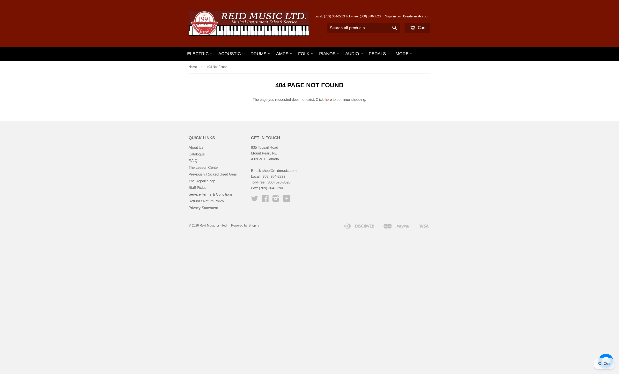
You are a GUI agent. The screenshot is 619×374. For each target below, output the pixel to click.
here (328, 99)
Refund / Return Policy (206, 201)
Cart (421, 27)
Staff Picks (197, 187)
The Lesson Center (204, 167)
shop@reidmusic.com (279, 171)
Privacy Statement (203, 208)
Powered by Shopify (245, 225)
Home (193, 67)
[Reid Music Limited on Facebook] (265, 200)
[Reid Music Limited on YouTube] (286, 200)
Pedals (378, 53)
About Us (196, 147)
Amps (283, 53)
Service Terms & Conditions (211, 194)
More (403, 53)
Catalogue (197, 154)
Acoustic (230, 53)
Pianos (328, 53)
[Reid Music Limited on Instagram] (276, 200)
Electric (198, 53)
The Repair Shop (202, 181)
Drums (259, 53)
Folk (304, 53)
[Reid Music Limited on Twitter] (254, 200)
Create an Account (416, 16)
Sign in (390, 16)
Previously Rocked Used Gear (213, 174)
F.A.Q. (194, 161)
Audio (352, 53)
